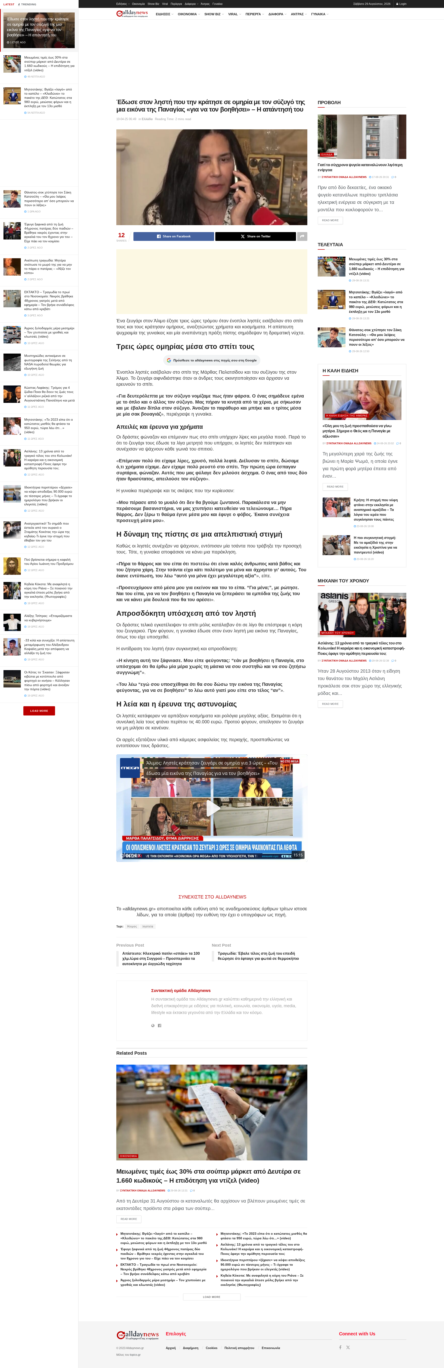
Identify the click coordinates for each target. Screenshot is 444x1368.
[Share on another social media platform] (302, 236)
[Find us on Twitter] (348, 1347)
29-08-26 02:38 (380, 660)
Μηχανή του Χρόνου (337, 632)
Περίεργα (176, 4)
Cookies (211, 1348)
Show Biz (153, 4)
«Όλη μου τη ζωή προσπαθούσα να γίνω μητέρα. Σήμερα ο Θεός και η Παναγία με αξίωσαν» (357, 431)
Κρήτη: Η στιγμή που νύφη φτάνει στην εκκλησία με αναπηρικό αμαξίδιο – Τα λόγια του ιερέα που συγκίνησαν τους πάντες (376, 509)
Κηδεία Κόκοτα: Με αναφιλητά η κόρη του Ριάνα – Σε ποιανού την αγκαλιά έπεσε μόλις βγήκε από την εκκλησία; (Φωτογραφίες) (262, 1280)
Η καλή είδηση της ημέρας (347, 415)
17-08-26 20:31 (380, 177)
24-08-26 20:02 (385, 443)
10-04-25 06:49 (126, 119)
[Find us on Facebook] (340, 1347)
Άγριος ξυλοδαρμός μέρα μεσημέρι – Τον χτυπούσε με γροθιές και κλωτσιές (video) (49, 332)
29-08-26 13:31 (179, 1190)
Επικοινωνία (271, 1348)
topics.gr (135, 1354)
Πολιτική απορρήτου (239, 1348)
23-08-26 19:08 (365, 526)
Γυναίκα (217, 4)
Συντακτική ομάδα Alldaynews (181, 990)
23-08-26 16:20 (365, 559)
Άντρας (205, 4)
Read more (131, 1218)
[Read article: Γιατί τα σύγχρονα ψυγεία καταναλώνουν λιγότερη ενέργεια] (362, 137)
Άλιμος (132, 926)
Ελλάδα (147, 119)
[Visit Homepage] (132, 14)
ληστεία (147, 926)
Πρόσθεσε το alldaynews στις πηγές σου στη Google (215, 360)
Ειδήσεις (121, 4)
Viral (165, 4)
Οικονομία (138, 4)
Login (403, 4)
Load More (39, 710)
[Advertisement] (39, 152)
